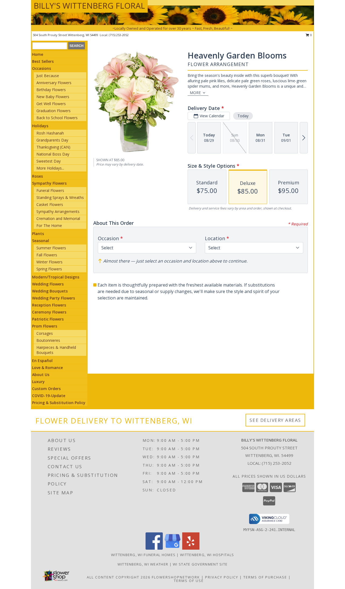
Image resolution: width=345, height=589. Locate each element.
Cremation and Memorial (58, 218)
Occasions (41, 68)
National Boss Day (52, 154)
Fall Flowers (46, 254)
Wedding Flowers (48, 284)
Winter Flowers (49, 261)
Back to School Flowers (57, 117)
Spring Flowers (49, 268)
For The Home (49, 225)
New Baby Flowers (52, 96)
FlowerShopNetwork (176, 577)
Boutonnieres (48, 340)
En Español (42, 360)
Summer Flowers (51, 247)
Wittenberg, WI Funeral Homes (143, 554)
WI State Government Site (200, 564)
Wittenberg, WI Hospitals (207, 554)
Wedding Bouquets (50, 291)
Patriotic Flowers (48, 319)
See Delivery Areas (275, 420)
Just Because (47, 75)
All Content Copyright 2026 (118, 577)
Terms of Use (189, 580)
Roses (37, 176)
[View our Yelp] (190, 548)
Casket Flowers (49, 204)
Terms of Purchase (265, 577)
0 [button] (310, 35)
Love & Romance (47, 367)
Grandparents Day (52, 140)
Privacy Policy (221, 577)
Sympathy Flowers (49, 183)
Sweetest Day (48, 161)
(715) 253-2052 (119, 35)
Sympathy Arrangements (58, 211)
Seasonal (40, 240)
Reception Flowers (49, 305)
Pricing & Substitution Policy (58, 402)
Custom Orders (46, 388)
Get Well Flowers (51, 103)
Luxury (38, 381)
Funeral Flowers (50, 190)
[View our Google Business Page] (172, 548)
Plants (38, 233)
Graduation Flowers (53, 110)
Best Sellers (43, 61)
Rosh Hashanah (50, 133)
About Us (40, 374)
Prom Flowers (44, 326)
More (195, 92)
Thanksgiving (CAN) (53, 147)
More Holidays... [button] (50, 168)
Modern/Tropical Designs (55, 277)
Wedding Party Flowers (53, 298)
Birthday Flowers (51, 89)
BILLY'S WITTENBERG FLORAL (89, 5)
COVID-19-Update (48, 395)
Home (37, 54)
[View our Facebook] (154, 548)
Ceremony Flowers (49, 312)
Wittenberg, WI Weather (143, 564)
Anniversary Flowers (53, 82)
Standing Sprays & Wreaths (60, 197)
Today (243, 115)
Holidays (40, 125)
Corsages (44, 333)
